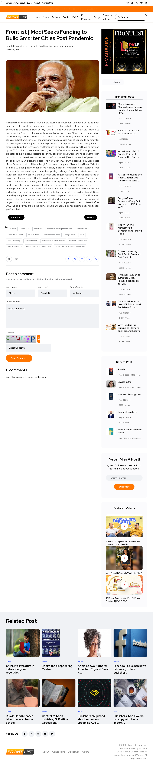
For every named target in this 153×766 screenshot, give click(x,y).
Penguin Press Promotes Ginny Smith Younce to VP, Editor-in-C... (130, 203)
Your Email (43, 287)
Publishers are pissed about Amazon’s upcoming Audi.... (91, 719)
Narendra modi (31, 240)
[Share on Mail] (82, 259)
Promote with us (107, 17)
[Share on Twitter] (75, 259)
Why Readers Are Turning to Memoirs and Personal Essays (129, 327)
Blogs (97, 17)
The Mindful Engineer (129, 394)
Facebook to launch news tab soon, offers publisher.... (130, 669)
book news (38, 229)
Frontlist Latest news (51, 234)
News (46, 17)
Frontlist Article (82, 229)
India (82, 234)
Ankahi (121, 369)
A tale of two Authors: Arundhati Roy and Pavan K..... (93, 669)
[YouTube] (141, 2)
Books (66, 17)
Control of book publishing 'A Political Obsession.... (55, 719)
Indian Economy (14, 240)
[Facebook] (128, 2)
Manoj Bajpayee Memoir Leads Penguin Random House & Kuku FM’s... (130, 108)
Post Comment (19, 358)
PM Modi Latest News (78, 240)
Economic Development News (59, 229)
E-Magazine (86, 17)
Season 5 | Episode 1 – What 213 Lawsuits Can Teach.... (123, 543)
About (37, 2)
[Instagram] (137, 2)
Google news (70, 234)
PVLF (75, 17)
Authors (56, 17)
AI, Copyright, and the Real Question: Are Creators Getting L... (130, 177)
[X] (132, 2)
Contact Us (47, 2)
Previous (17, 217)
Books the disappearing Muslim (57, 667)
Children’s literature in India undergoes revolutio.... (20, 669)
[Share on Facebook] (68, 259)
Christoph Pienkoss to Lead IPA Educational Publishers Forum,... (130, 304)
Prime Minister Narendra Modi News (70, 246)
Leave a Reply (13, 301)
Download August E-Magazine (76, 9)
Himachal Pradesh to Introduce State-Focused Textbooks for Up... (129, 279)
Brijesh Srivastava (127, 412)
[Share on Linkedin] (89, 259)
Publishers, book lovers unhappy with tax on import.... (129, 719)
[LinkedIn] (146, 2)
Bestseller (25, 229)
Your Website (76, 287)
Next (89, 217)
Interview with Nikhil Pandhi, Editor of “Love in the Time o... (129, 154)
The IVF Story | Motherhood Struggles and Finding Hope (130, 229)
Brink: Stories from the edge (130, 431)
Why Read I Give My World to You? (124, 573)
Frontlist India (33, 234)
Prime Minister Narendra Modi (38, 246)
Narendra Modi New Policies (53, 240)
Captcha (10, 332)
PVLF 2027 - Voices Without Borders (128, 132)
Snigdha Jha (124, 381)
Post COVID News (15, 246)
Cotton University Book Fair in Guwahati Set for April (129, 254)
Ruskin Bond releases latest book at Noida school (19, 719)
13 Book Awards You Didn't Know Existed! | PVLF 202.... (123, 600)
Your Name (11, 287)
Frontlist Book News (15, 234)
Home (37, 17)
